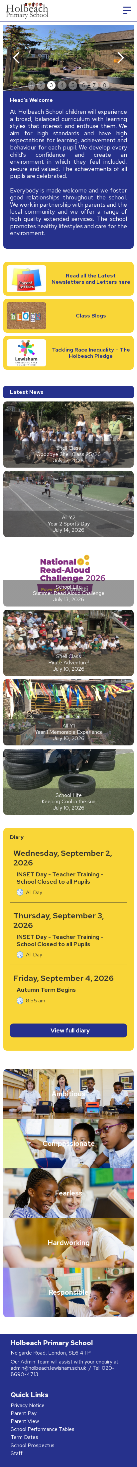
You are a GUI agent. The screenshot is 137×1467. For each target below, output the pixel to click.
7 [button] (94, 85)
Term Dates (24, 1437)
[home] (26, 10)
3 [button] (51, 85)
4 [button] (62, 85)
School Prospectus (33, 1445)
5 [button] (72, 85)
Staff (17, 1453)
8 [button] (104, 85)
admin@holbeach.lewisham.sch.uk (49, 1367)
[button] (127, 11)
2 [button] (41, 85)
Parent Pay (24, 1413)
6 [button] (83, 85)
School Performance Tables (42, 1429)
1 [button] (31, 85)
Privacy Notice (28, 1405)
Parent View (25, 1421)
